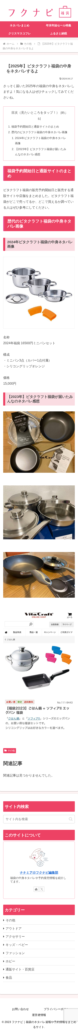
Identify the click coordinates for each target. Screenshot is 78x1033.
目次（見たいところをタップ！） (35, 112)
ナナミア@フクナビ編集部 (39, 872)
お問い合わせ (20, 1009)
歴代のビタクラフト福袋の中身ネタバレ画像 (39, 132)
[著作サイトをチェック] (36, 889)
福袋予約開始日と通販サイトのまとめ (35, 126)
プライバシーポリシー (58, 1009)
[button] (70, 819)
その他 (11, 750)
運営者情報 (39, 1015)
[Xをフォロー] (41, 889)
